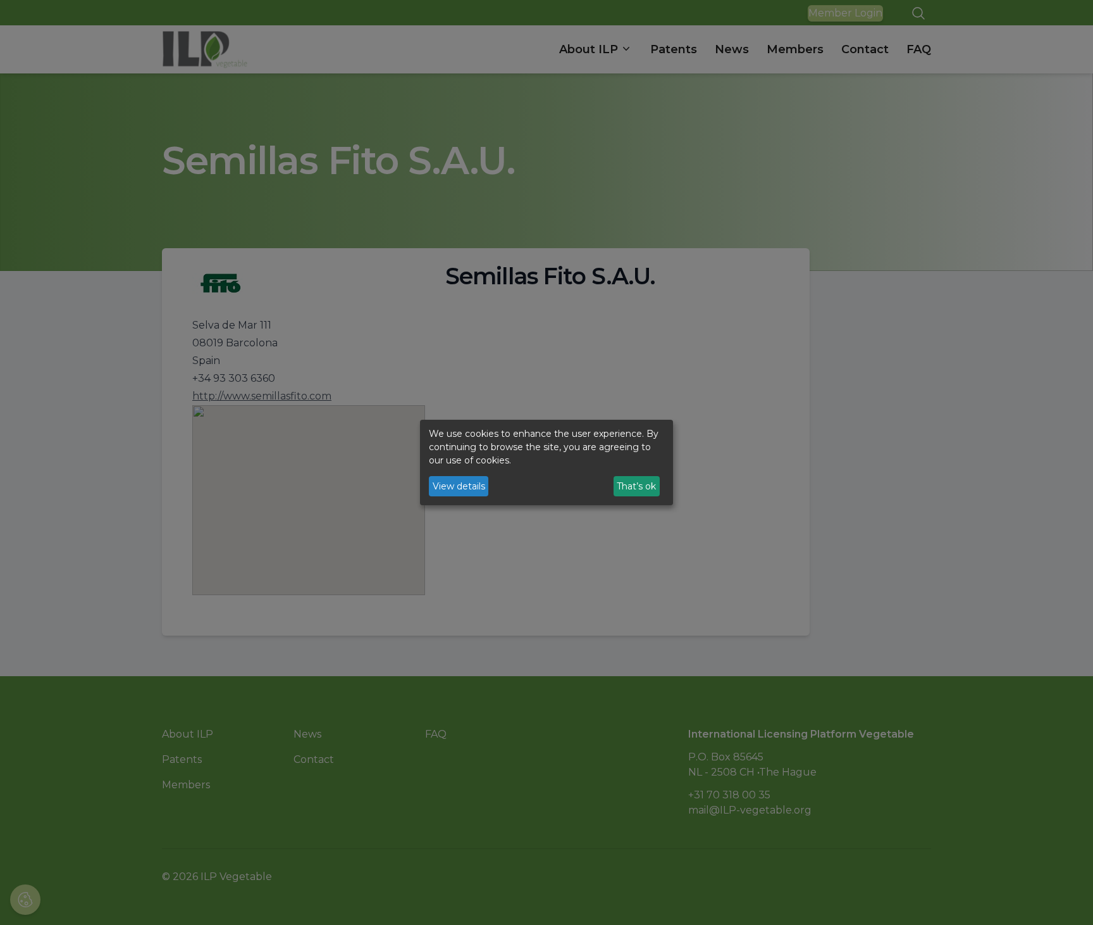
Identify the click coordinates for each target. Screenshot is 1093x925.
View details (459, 486)
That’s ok (636, 486)
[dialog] (546, 463)
